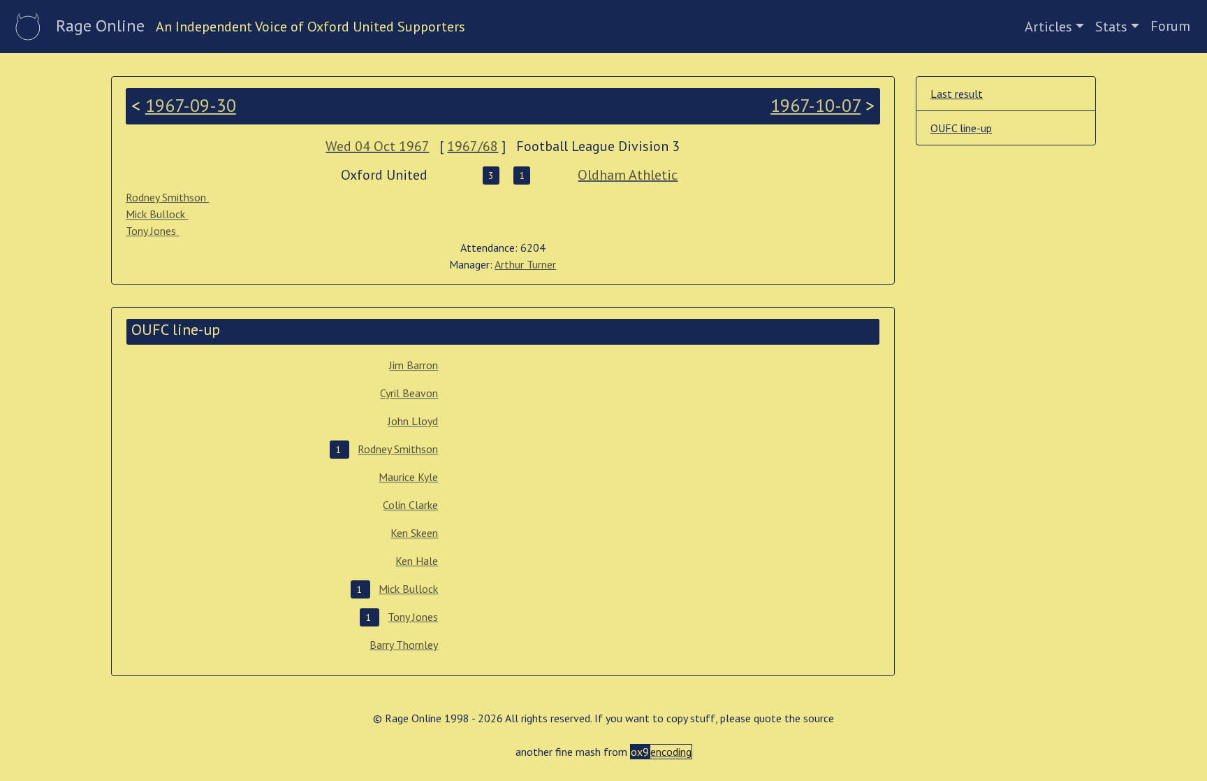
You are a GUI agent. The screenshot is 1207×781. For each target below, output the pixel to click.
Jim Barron (413, 365)
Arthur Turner (525, 264)
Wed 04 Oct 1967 (377, 146)
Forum (1170, 26)
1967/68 (472, 146)
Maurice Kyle (408, 477)
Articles (1048, 26)
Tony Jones (152, 231)
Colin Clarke (410, 505)
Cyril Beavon (409, 393)
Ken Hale (416, 561)
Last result (956, 94)
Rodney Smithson (167, 197)
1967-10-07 (815, 105)
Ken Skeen (414, 533)
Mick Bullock (157, 214)
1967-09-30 (190, 105)
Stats (1111, 26)
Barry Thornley (404, 645)
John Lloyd (413, 421)
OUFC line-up (961, 128)
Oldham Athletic (628, 175)
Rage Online (100, 25)
